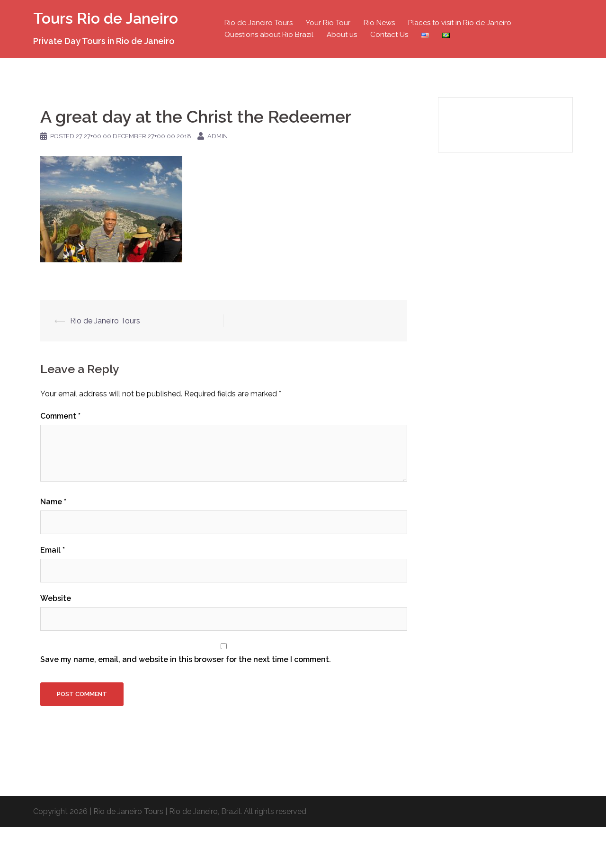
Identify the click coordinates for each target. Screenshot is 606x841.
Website (55, 598)
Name (53, 501)
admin (217, 136)
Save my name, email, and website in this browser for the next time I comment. (185, 659)
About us (342, 34)
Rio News (379, 22)
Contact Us (389, 34)
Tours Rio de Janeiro (105, 18)
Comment (60, 416)
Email (52, 550)
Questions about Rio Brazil (268, 34)
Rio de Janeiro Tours (258, 22)
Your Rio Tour (328, 22)
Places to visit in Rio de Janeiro (459, 22)
